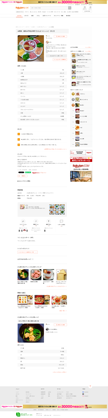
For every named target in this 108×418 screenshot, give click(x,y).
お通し (65, 11)
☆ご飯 (22, 69)
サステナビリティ (56, 415)
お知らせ (27, 402)
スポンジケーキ (57, 11)
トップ (17, 392)
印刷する (23, 175)
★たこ (22, 93)
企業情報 (34, 409)
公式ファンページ (47, 15)
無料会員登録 (88, 11)
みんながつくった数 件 (56, 55)
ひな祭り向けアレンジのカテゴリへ (56, 286)
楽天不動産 (59, 394)
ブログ (67, 392)
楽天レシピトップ (19, 26)
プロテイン (27, 11)
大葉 (21, 113)
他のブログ (44, 172)
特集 (17, 402)
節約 (49, 396)
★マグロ (22, 89)
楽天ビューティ (60, 396)
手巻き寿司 (38, 195)
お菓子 (42, 398)
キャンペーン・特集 (58, 15)
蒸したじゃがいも (33, 11)
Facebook (86, 392)
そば (62, 11)
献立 (33, 15)
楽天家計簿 (77, 4)
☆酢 (21, 73)
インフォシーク (71, 4)
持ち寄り (40, 11)
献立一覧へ (63, 310)
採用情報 (54, 409)
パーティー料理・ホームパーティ (46, 193)
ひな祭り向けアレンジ (42, 26)
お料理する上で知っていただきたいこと (55, 149)
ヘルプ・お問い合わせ (30, 396)
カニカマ (22, 106)
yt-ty (27, 205)
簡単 (28, 195)
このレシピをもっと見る (59, 372)
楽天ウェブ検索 (69, 394)
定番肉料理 (43, 392)
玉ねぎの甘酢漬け (75, 11)
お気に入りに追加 (61, 36)
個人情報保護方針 (41, 409)
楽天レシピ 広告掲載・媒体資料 (62, 409)
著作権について (48, 409)
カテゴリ (26, 15)
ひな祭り (33, 26)
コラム (38, 15)
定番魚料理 (43, 394)
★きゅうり (23, 83)
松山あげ (44, 11)
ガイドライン (28, 400)
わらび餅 (69, 11)
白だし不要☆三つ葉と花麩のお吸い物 (29, 321)
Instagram (86, 396)
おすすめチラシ (84, 4)
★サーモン (23, 86)
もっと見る (88, 47)
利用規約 (27, 398)
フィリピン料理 (50, 11)
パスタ (42, 396)
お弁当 (49, 392)
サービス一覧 (39, 415)
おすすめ (19, 15)
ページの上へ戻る (90, 386)
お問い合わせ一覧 (47, 415)
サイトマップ (28, 394)
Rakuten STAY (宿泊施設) (71, 396)
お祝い (43, 195)
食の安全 (68, 15)
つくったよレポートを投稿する (60, 59)
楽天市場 (90, 4)
